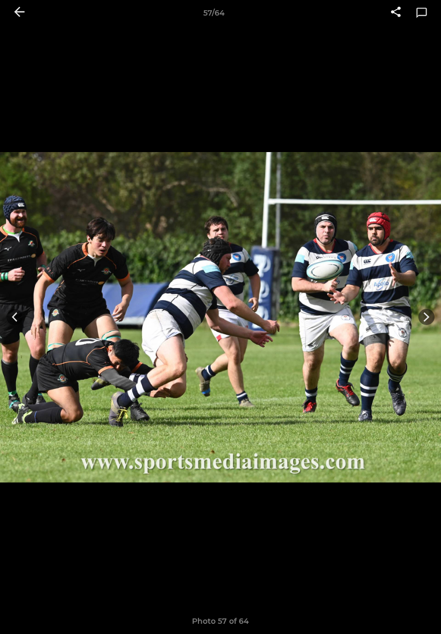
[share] (395, 12)
